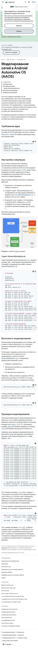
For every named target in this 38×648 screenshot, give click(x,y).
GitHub (3, 578)
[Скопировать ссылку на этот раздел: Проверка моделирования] (31, 414)
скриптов (22, 195)
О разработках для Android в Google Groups (14, 599)
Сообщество (20, 632)
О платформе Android (8, 632)
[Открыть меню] (3, 2)
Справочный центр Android (9, 609)
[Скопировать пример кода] (35, 142)
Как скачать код (6, 566)
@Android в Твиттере (7, 585)
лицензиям (4, 548)
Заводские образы (6, 572)
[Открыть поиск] (25, 2)
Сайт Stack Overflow (7, 623)
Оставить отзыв (22, 638)
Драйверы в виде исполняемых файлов (12, 575)
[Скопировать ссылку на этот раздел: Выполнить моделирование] (32, 339)
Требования (4, 564)
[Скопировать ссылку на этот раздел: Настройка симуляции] (27, 160)
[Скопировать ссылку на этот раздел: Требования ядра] (21, 126)
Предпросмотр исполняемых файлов (12, 569)
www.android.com (6, 617)
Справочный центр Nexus (8, 615)
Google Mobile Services (8, 620)
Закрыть (19, 26)
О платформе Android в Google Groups (12, 596)
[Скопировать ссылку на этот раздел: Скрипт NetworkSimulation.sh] (27, 256)
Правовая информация (9, 635)
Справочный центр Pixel (8, 612)
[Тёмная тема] (33, 142)
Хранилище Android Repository (10, 561)
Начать (19, 31)
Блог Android (5, 590)
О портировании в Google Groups (11, 602)
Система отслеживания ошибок (10, 626)
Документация (11, 59)
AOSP (2, 59)
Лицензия (21, 635)
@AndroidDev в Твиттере (8, 588)
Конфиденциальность (8, 638)
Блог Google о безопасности (9, 593)
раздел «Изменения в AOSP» (11, 37)
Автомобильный (21, 59)
